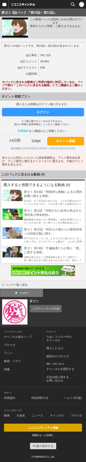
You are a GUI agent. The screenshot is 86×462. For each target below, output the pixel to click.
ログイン (43, 112)
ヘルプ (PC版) (73, 397)
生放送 (21, 415)
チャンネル (57, 415)
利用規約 (23, 130)
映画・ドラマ (12, 361)
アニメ (8, 352)
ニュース (37, 415)
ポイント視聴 (65, 141)
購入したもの (54, 348)
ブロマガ (9, 344)
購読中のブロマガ (57, 356)
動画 (7, 415)
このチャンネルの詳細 (46, 308)
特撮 (7, 369)
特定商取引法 (39, 397)
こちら (44, 124)
